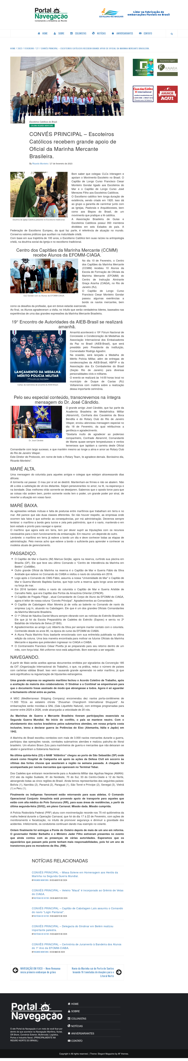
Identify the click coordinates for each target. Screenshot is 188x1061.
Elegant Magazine (106, 1053)
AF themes (123, 1053)
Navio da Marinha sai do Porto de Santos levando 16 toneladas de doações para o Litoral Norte (93, 972)
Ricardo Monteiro (40, 163)
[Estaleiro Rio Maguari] (137, 12)
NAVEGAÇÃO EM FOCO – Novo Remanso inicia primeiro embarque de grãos (40, 970)
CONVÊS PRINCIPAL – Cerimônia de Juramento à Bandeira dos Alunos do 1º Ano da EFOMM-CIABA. (76, 946)
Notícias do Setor (41, 898)
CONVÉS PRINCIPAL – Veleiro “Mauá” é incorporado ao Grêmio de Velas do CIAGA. (77, 892)
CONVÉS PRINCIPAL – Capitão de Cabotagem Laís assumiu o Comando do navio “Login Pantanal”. (77, 910)
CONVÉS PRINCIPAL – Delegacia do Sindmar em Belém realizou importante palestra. (72, 928)
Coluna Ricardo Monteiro (42, 125)
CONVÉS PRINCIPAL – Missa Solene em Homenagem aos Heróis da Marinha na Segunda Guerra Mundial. (75, 874)
